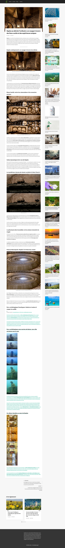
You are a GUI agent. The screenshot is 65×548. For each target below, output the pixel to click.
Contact (21, 1)
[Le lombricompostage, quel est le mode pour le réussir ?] (52, 77)
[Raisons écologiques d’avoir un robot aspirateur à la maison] (52, 139)
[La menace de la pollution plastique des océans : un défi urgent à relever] (52, 155)
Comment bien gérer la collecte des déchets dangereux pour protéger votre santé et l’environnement (52, 51)
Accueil (10, 1)
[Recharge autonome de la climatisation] (52, 111)
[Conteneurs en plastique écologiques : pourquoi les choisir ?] (52, 12)
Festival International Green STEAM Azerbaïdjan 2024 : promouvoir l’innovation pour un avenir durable (52, 68)
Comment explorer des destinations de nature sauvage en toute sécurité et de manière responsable (51, 291)
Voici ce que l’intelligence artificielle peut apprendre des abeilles (14, 513)
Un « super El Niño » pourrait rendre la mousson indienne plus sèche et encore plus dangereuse (52, 241)
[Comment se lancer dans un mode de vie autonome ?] (52, 186)
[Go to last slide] (8, 510)
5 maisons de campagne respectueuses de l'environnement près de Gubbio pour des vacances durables (33, 488)
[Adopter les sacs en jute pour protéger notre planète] (52, 28)
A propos (13, 1)
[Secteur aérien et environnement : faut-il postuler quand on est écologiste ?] (52, 201)
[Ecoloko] (6, 1)
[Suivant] (39, 510)
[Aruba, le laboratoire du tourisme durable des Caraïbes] (52, 301)
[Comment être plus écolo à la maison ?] (52, 125)
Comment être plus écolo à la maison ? (51, 131)
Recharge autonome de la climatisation (51, 117)
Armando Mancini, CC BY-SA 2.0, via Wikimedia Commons (22, 312)
